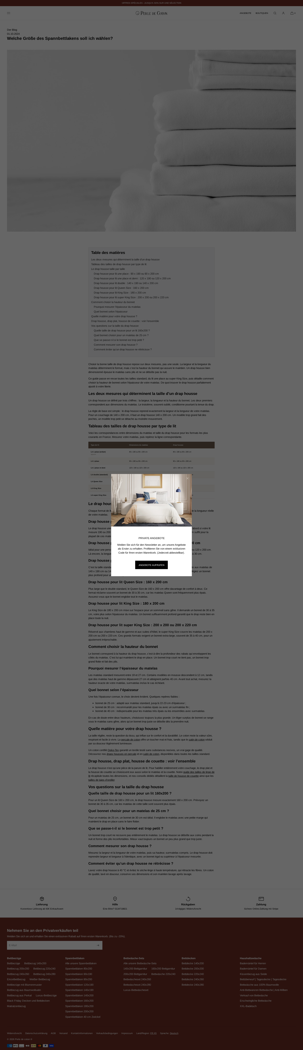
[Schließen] (187, 478)
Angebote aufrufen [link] (151, 565)
